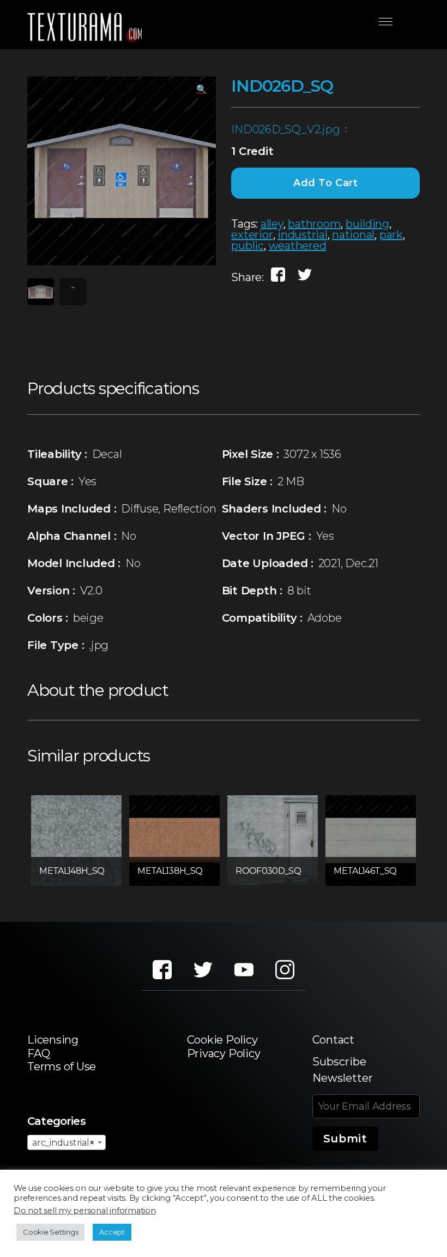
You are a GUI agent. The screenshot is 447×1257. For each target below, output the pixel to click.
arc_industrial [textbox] (63, 1142)
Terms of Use (61, 1066)
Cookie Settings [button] (50, 1232)
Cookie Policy (222, 1039)
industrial (302, 234)
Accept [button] (112, 1232)
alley (272, 223)
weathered (298, 245)
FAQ (38, 1053)
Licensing (52, 1039)
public (247, 245)
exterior (252, 234)
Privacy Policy (224, 1053)
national (353, 234)
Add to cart (325, 183)
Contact (333, 1039)
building (367, 223)
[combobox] (66, 1142)
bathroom (314, 223)
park (391, 234)
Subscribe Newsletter (342, 1070)
